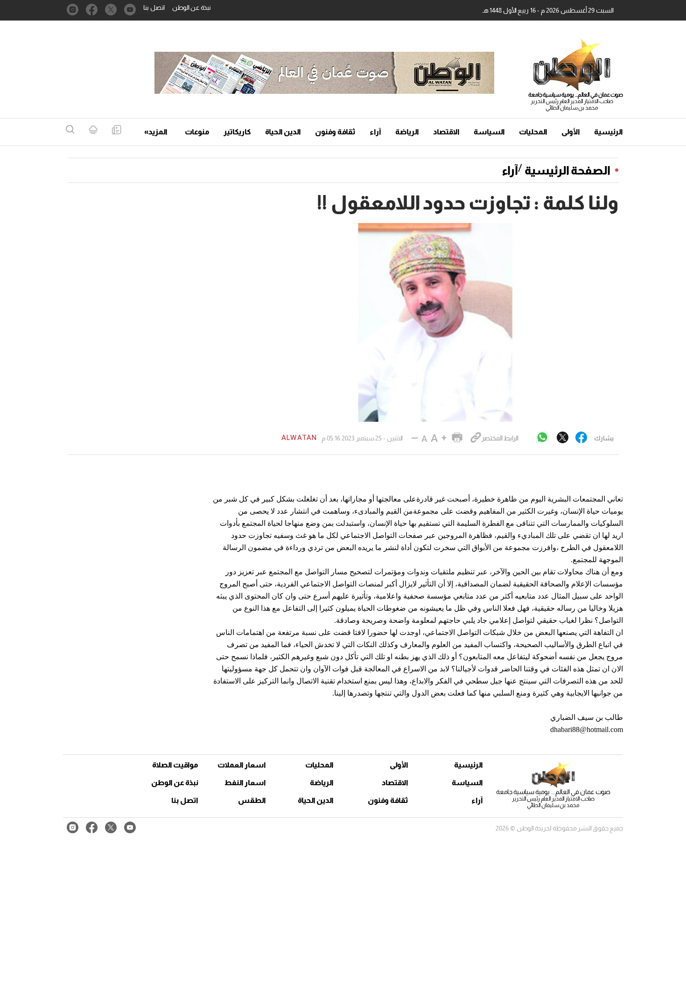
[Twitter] (562, 438)
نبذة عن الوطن (191, 7)
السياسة (489, 132)
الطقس (252, 800)
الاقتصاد (446, 132)
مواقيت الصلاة (175, 765)
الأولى (570, 132)
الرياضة (407, 132)
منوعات (197, 132)
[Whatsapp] (542, 438)
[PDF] (116, 130)
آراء (375, 132)
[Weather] (93, 130)
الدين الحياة (283, 132)
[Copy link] (476, 438)
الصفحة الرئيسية (567, 170)
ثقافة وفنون (335, 132)
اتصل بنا (154, 7)
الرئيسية (608, 132)
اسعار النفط (245, 783)
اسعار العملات (242, 765)
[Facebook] (581, 438)
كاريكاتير (237, 132)
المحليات (533, 132)
